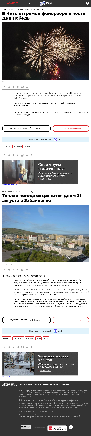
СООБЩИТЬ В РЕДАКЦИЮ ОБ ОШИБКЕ (56, 384)
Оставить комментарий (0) (71, 128)
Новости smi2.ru (10, 185)
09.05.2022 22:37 (8, 10)
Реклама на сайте (25, 384)
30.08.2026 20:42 (8, 192)
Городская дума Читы (10, 264)
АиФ (3, 81)
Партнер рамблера (39, 427)
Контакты (37, 384)
